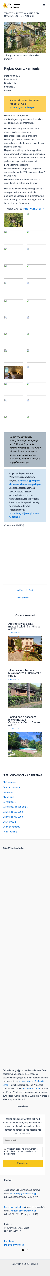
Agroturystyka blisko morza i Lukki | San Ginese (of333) (24, 626)
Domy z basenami (11, 787)
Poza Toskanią (10, 831)
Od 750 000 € (9, 821)
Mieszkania (8, 797)
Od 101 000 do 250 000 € (15, 807)
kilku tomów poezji (31, 1088)
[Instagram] (27, 1250)
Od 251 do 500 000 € (13, 812)
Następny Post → (25, 597)
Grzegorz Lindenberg (14, 1207)
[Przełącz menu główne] (44, 5)
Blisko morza (9, 782)
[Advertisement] (25, 554)
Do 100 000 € (9, 802)
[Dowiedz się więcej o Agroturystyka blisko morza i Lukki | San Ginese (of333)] (25, 648)
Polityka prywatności (14, 1245)
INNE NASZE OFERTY (33, 208)
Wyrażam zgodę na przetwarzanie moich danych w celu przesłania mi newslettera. (21, 1151)
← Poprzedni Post (25, 590)
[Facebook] (23, 1250)
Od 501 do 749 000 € (13, 817)
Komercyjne (8, 792)
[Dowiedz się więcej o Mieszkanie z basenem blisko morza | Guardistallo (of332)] (25, 695)
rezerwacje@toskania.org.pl (23, 1193)
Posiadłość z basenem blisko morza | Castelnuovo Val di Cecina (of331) (24, 721)
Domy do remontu (11, 826)
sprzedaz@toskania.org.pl (22, 107)
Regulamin (9, 1241)
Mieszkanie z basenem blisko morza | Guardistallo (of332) (24, 673)
